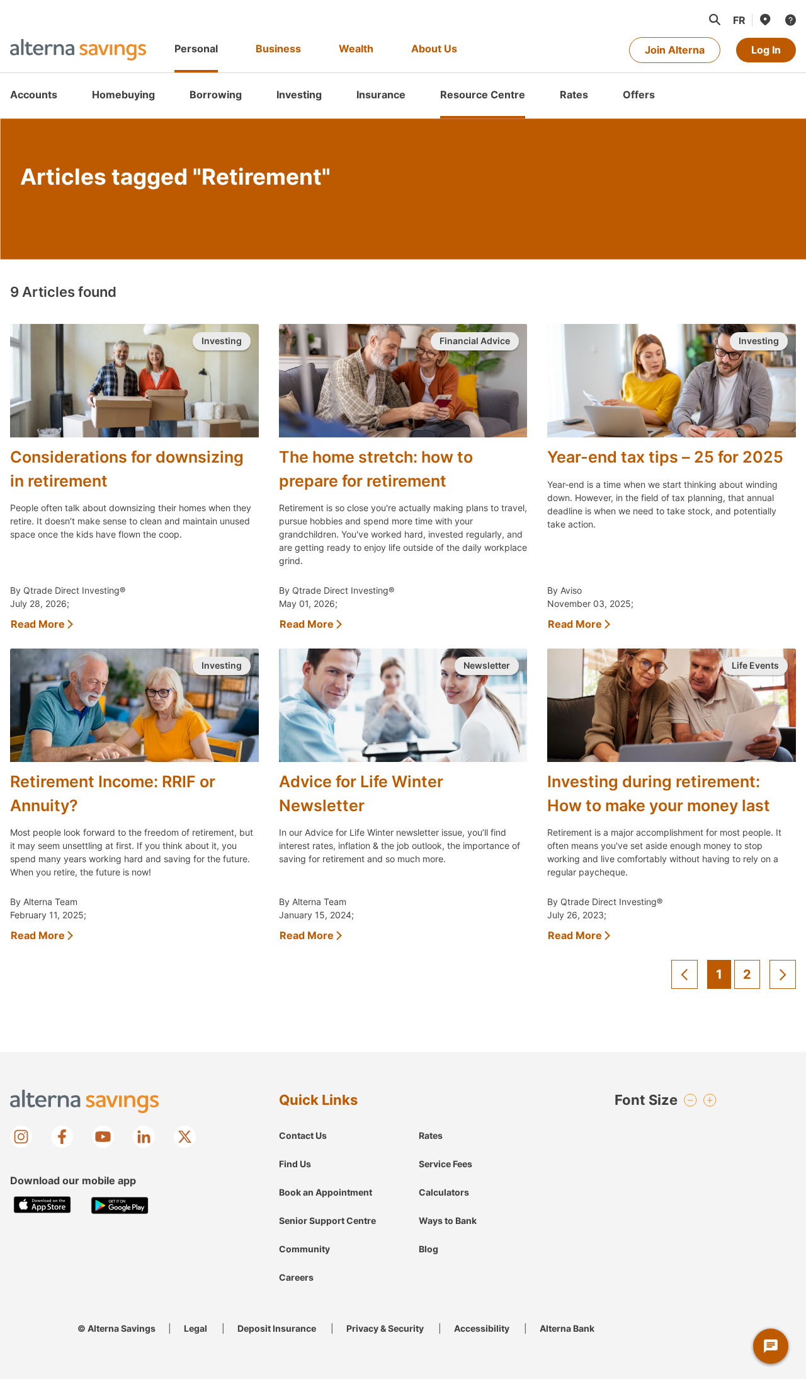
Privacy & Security (385, 1328)
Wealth (356, 48)
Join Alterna (675, 49)
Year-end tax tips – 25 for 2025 (665, 456)
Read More (38, 624)
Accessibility (481, 1328)
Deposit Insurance (276, 1328)
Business (278, 48)
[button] (714, 19)
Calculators (444, 1192)
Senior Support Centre (327, 1220)
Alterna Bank (567, 1328)
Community (304, 1248)
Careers (296, 1277)
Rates (431, 1135)
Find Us (295, 1163)
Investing (222, 340)
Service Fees (445, 1163)
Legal (195, 1328)
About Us (434, 48)
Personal (196, 48)
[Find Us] (764, 19)
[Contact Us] (789, 20)
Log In (766, 49)
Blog (428, 1248)
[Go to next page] (782, 974)
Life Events (755, 665)
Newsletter (486, 665)
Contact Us (303, 1135)
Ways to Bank (448, 1220)
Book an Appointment (325, 1192)
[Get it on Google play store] (120, 1205)
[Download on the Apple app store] (42, 1205)
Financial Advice (475, 340)
